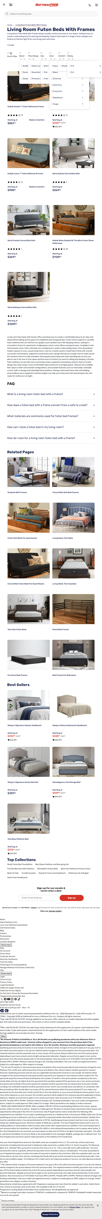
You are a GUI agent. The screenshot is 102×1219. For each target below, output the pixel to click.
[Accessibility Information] (4, 1010)
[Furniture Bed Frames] (28, 654)
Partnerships (5, 936)
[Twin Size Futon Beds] (28, 609)
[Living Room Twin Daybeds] (73, 563)
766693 (33, 908)
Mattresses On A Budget (78, 873)
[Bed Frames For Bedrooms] (73, 654)
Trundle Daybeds (29, 873)
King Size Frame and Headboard (52, 873)
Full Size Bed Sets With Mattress (20, 869)
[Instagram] (12, 999)
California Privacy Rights (10, 990)
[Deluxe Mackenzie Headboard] (73, 705)
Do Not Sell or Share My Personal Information (19, 993)
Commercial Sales (7, 928)
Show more (6, 945)
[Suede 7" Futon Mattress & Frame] (28, 86)
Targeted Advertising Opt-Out (12, 996)
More (3, 1036)
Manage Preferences (50, 1214)
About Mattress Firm (8, 922)
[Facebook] (5, 999)
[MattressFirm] (49, 5)
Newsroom (4, 939)
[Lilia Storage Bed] (73, 762)
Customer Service (7, 956)
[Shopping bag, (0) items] (96, 5)
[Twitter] (1, 999)
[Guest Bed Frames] (73, 609)
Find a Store (5, 953)
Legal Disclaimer (7, 985)
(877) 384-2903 (7, 1002)
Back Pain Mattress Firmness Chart (75, 869)
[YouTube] (8, 999)
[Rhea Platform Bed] (28, 818)
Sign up (72, 898)
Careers (3, 933)
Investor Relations (7, 942)
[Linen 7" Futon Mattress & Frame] (28, 153)
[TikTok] (19, 999)
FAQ (1, 970)
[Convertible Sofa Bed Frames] (73, 472)
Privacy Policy (6, 982)
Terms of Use (5, 979)
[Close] (98, 1205)
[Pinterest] (15, 999)
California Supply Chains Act (12, 988)
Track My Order (6, 962)
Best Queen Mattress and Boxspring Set (52, 864)
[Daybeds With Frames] (28, 472)
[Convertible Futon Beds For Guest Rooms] (28, 563)
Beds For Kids (13, 873)
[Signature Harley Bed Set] (28, 762)
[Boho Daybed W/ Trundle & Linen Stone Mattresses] (73, 220)
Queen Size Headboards (17, 877)
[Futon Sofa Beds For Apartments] (28, 517)
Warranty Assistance (9, 959)
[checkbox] (22, 66)
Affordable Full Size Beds (47, 869)
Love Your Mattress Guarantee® (13, 925)
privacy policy (55, 911)
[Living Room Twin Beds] (73, 517)
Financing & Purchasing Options (13, 965)
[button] (8, 53)
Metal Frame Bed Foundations (19, 864)
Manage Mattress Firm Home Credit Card (17, 967)
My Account (5, 951)
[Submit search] (7, 13)
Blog (2, 930)
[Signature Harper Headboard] (28, 705)
